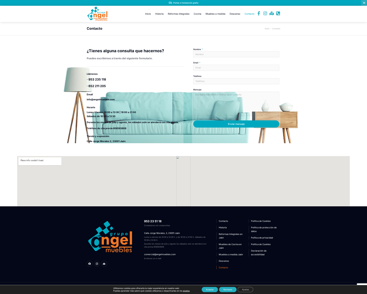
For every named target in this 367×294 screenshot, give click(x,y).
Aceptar (210, 289)
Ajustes (245, 289)
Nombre (197, 49)
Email (196, 63)
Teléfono (197, 76)
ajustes (186, 291)
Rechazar (227, 289)
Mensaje (197, 90)
